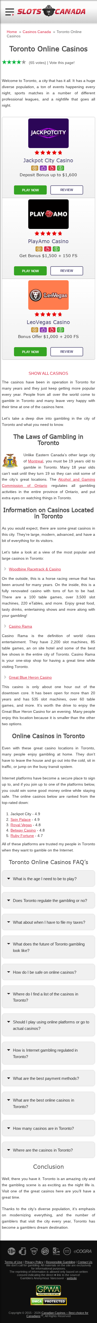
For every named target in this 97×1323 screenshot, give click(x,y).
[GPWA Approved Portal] (48, 1294)
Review (66, 190)
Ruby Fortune (22, 836)
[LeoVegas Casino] (48, 295)
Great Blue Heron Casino (30, 677)
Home (12, 32)
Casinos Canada (37, 32)
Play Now (30, 190)
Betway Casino (23, 830)
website (72, 1278)
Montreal (35, 461)
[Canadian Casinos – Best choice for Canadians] (51, 15)
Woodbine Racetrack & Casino (35, 569)
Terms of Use (13, 1262)
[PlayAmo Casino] (48, 214)
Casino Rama (20, 626)
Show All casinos (48, 373)
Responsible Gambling (60, 1262)
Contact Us (85, 1262)
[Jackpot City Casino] (48, 133)
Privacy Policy (34, 1262)
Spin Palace (21, 820)
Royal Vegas (21, 825)
